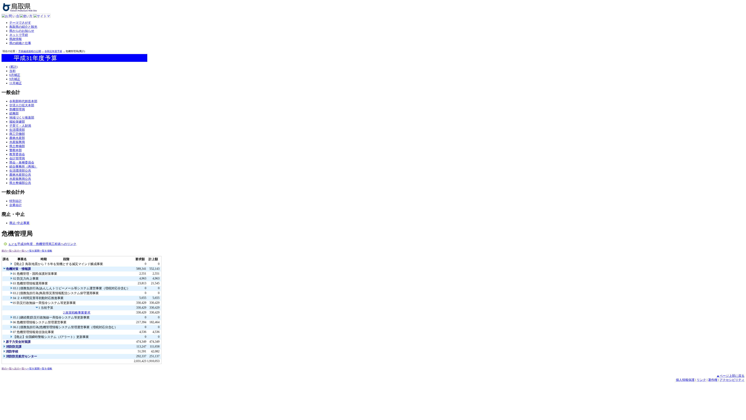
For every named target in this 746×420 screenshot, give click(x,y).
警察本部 (15, 150)
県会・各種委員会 (21, 162)
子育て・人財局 (20, 125)
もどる (12, 244)
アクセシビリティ (732, 380)
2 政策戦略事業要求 (76, 312)
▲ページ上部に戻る (730, 375)
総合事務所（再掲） (23, 166)
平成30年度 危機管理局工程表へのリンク (46, 244)
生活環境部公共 (20, 170)
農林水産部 (17, 138)
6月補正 (14, 75)
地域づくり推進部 (21, 117)
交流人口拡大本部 (21, 105)
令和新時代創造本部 (23, 101)
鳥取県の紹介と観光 (23, 26)
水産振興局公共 (20, 178)
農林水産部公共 (20, 174)
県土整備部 (17, 146)
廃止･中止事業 (19, 223)
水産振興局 (17, 142)
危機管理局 (17, 109)
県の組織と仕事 (20, 43)
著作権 (712, 380)
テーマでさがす (20, 22)
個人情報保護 (685, 380)
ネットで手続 (18, 35)
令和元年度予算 (53, 51)
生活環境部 (17, 129)
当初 (12, 71)
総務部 (14, 113)
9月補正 (14, 79)
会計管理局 (17, 158)
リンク (701, 380)
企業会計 (15, 205)
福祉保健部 (17, 121)
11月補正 (15, 83)
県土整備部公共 (20, 183)
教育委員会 (17, 154)
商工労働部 (17, 134)
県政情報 (15, 39)
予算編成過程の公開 (29, 51)
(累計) (13, 66)
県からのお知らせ (21, 30)
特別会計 (15, 201)
